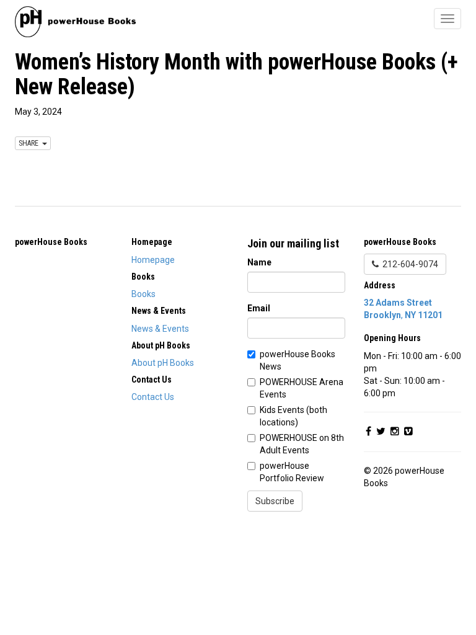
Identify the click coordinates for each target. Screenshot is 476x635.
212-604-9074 (408, 264)
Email (258, 308)
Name (259, 262)
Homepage (153, 260)
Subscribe (274, 501)
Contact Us (152, 397)
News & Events (160, 329)
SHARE (30, 143)
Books (143, 294)
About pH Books (162, 363)
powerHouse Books (51, 242)
